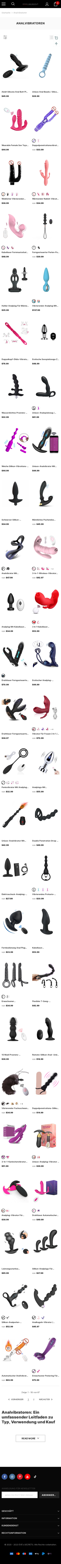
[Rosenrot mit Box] (47, 194)
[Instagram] (12, 1477)
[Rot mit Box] (38, 1210)
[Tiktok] (35, 1477)
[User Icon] (47, 4)
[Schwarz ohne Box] (33, 247)
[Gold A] (12, 1103)
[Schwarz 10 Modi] (7, 996)
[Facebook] (4, 1477)
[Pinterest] (20, 1477)
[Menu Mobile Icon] (4, 4)
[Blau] (33, 301)
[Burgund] (33, 729)
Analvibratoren (20, 12)
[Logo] (30, 3)
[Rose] (43, 568)
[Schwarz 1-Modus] (3, 996)
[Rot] (12, 247)
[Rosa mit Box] (43, 194)
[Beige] (3, 194)
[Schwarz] (7, 194)
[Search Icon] (13, 4)
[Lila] (33, 140)
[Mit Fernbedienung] (3, 1317)
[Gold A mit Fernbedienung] (17, 1103)
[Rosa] (38, 140)
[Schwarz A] (3, 1103)
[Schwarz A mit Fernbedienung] (7, 1103)
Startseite (6, 12)
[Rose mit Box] (47, 568)
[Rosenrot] (38, 194)
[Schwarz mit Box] (38, 247)
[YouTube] (27, 1477)
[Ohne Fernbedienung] (7, 1317)
